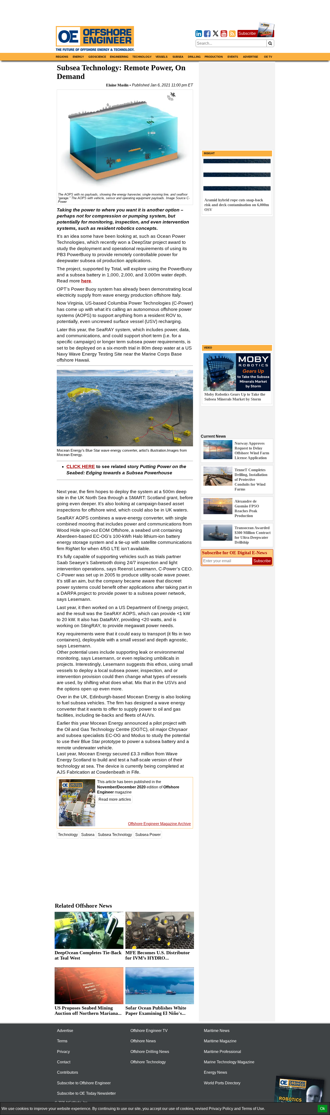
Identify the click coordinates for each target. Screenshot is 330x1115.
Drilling (194, 56)
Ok (322, 1109)
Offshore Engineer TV (149, 1031)
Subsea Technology (115, 835)
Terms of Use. (253, 1109)
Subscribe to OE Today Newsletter (86, 1093)
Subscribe (247, 33)
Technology (141, 56)
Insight (209, 153)
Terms (62, 1041)
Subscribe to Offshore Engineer (84, 1083)
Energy (78, 56)
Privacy (63, 1052)
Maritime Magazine (220, 1041)
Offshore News (143, 1041)
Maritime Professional (222, 1052)
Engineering (119, 56)
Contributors (67, 1072)
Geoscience (97, 56)
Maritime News (217, 1031)
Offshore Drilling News (149, 1052)
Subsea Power (148, 835)
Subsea (177, 56)
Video (208, 347)
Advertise (250, 56)
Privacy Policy (221, 1109)
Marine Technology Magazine (229, 1062)
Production (214, 56)
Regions (62, 56)
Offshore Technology (148, 1062)
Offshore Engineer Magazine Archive (159, 824)
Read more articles (115, 799)
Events (233, 56)
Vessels (161, 56)
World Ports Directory (222, 1083)
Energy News (215, 1072)
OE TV (268, 56)
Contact (63, 1062)
